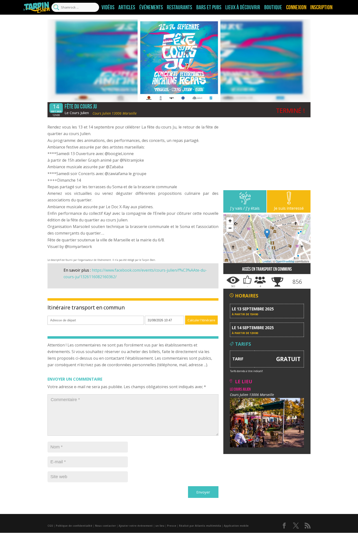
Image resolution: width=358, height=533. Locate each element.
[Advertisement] (267, 156)
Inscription (321, 7)
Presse (171, 525)
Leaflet (267, 261)
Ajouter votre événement (136, 525)
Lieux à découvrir (242, 7)
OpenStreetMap (285, 261)
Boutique (273, 7)
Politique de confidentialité (74, 525)
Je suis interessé (289, 208)
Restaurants (179, 7)
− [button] (230, 228)
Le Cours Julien (77, 112)
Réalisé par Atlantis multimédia (200, 525)
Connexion (296, 7)
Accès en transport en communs (267, 269)
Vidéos (108, 7)
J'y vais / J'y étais (245, 208)
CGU (50, 525)
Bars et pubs (208, 7)
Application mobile (236, 525)
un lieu (159, 525)
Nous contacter (105, 525)
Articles (126, 7)
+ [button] (230, 221)
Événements (151, 7)
